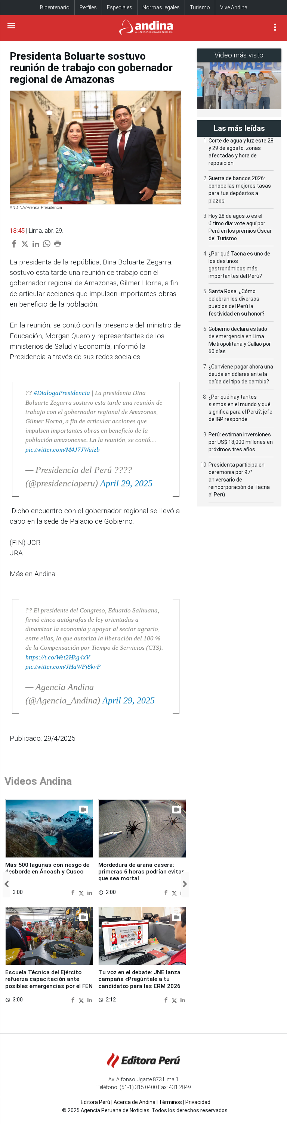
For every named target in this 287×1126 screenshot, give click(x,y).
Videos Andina (38, 781)
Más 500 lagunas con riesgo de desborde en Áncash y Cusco (47, 868)
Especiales (119, 7)
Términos (170, 1102)
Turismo (200, 7)
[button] (6, 884)
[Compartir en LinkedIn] (89, 892)
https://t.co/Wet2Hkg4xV (57, 657)
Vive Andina (233, 7)
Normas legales (161, 7)
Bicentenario (55, 7)
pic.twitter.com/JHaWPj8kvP (63, 666)
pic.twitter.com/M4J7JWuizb (62, 449)
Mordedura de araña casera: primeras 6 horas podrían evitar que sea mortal (141, 872)
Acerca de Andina (134, 1102)
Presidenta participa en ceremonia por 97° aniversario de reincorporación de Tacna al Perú (239, 480)
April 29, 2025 (126, 483)
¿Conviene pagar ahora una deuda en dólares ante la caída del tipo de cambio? (241, 374)
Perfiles (88, 7)
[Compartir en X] (82, 892)
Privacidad (197, 1102)
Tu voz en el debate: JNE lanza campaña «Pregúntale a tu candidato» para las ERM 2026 (139, 979)
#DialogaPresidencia (62, 392)
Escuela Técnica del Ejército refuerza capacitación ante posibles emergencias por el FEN (49, 979)
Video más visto (239, 55)
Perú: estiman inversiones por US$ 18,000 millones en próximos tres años (241, 442)
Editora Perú (95, 1102)
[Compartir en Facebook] (74, 892)
